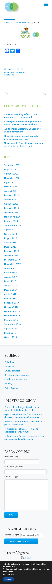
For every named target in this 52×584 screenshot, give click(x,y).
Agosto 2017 (10, 277)
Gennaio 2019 (11, 212)
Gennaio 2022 (11, 173)
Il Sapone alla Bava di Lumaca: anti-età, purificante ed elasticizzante (24, 144)
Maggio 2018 (10, 238)
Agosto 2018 (10, 229)
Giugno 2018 (10, 234)
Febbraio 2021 (11, 195)
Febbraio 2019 (11, 208)
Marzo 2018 (10, 246)
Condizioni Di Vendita (15, 379)
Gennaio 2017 (11, 307)
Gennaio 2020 (11, 203)
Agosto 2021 (10, 182)
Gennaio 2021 (11, 199)
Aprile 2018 (10, 242)
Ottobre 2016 (11, 320)
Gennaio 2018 (11, 255)
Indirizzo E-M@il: (11, 535)
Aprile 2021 (10, 191)
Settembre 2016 (12, 324)
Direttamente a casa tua (16, 375)
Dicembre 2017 (12, 259)
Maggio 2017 (10, 289)
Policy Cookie (11, 388)
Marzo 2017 (10, 298)
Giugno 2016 (10, 337)
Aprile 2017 (10, 294)
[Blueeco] (12, 6)
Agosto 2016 (10, 328)
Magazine (9, 366)
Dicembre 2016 (12, 311)
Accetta (8, 579)
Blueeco (9, 22)
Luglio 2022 (10, 169)
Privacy (8, 383)
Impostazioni (8, 574)
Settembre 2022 (12, 165)
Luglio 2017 (10, 281)
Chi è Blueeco (11, 362)
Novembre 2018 (12, 216)
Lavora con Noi (12, 370)
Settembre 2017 (12, 272)
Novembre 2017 (12, 264)
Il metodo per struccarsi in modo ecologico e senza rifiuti (21, 137)
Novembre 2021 (12, 178)
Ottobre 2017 (11, 268)
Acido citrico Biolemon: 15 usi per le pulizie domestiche (22, 130)
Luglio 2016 (10, 332)
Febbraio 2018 (11, 251)
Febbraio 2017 (11, 302)
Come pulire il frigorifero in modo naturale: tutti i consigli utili (21, 115)
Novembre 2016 (12, 315)
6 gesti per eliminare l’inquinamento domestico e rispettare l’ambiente (23, 123)
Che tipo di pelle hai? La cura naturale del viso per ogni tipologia (15, 72)
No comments (21, 22)
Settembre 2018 (12, 225)
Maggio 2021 (10, 186)
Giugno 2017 (10, 285)
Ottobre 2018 (11, 221)
